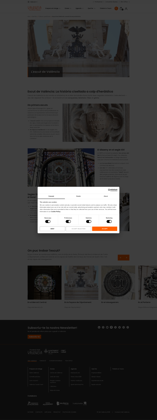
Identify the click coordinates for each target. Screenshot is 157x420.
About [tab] (106, 196)
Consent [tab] (51, 196)
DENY (52, 229)
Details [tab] (78, 196)
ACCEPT (104, 229)
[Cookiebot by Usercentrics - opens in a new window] (109, 190)
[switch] (68, 221)
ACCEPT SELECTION (78, 229)
